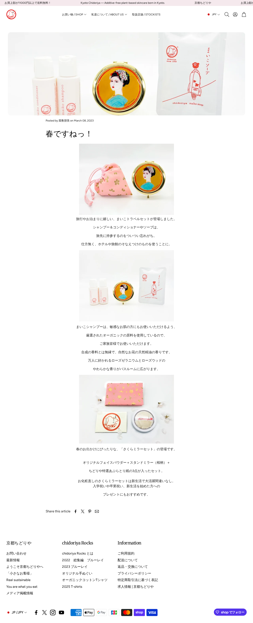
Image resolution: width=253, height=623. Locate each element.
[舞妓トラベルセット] (126, 179)
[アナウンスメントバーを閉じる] (249, 3)
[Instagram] (53, 612)
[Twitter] (44, 612)
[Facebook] (36, 612)
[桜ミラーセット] (126, 442)
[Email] (97, 511)
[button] (226, 14)
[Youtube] (61, 612)
